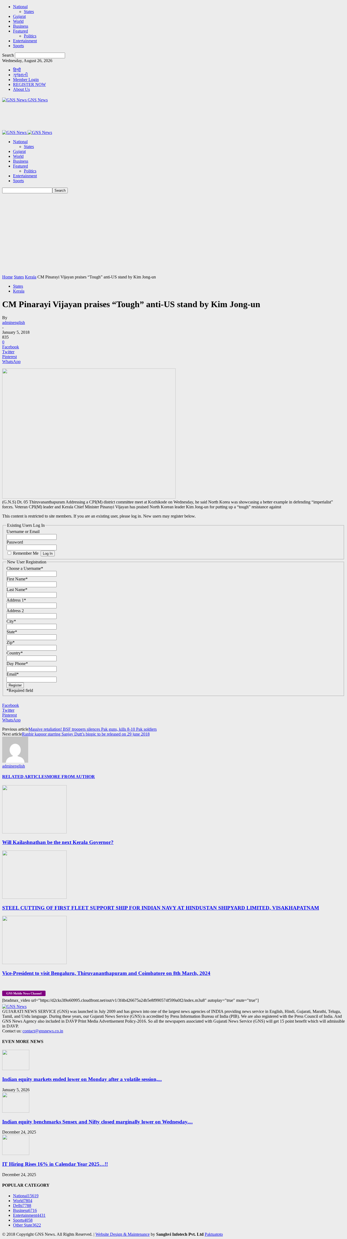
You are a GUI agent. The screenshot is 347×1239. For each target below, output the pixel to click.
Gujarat (19, 16)
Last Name (17, 589)
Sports (18, 45)
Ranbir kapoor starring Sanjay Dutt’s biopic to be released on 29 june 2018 (86, 734)
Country (15, 653)
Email (13, 674)
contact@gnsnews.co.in (43, 1031)
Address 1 (16, 600)
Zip (11, 642)
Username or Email (23, 531)
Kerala (30, 277)
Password (15, 542)
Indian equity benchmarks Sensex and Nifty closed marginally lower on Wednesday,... (97, 1122)
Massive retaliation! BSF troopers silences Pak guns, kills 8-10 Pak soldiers (92, 729)
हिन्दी (17, 70)
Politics (30, 36)
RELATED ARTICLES (24, 776)
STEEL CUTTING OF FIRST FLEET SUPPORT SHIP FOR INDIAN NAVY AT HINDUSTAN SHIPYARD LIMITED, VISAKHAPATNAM (160, 908)
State (12, 632)
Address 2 (15, 610)
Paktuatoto (214, 1234)
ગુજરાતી (20, 74)
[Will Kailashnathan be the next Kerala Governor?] (34, 832)
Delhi (22, 1205)
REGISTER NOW (29, 84)
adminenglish (13, 322)
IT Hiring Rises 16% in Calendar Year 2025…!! (55, 1164)
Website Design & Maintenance (122, 1234)
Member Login (26, 79)
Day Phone (17, 663)
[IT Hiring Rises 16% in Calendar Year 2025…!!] (15, 1153)
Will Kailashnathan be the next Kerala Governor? (58, 842)
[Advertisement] (173, 234)
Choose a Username (25, 568)
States (29, 11)
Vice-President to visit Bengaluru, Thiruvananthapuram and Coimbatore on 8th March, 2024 (106, 973)
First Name (17, 579)
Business (20, 26)
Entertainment (25, 40)
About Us (21, 89)
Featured (20, 31)
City (11, 621)
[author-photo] (15, 761)
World (18, 21)
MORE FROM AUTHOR (71, 776)
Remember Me (25, 553)
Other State (27, 1225)
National (20, 6)
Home (7, 277)
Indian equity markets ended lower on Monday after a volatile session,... (82, 1079)
